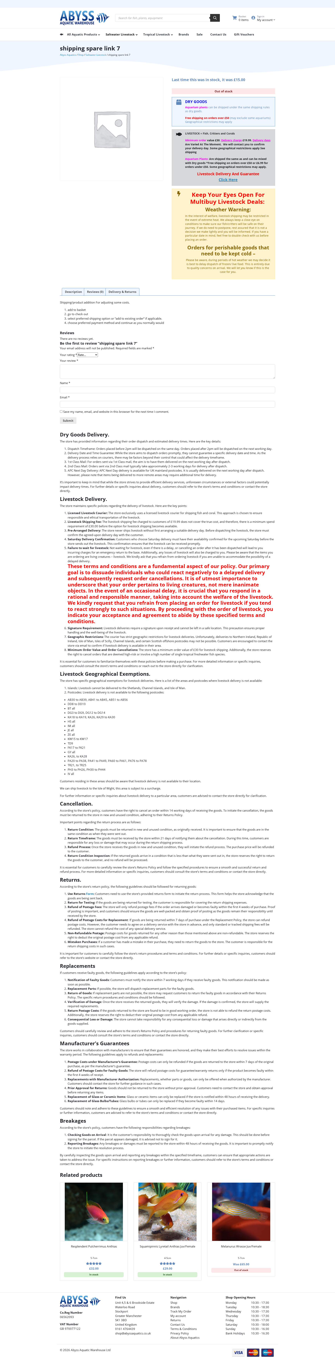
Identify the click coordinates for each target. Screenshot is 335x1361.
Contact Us (177, 1324)
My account (178, 1316)
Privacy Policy (179, 1333)
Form (90, 894)
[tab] (73, 292)
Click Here (228, 179)
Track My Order (180, 1311)
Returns (175, 1320)
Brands (175, 1307)
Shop (81, 54)
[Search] (215, 18)
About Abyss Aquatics (184, 1337)
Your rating (68, 355)
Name (65, 383)
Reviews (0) (95, 292)
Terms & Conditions (183, 1329)
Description (73, 292)
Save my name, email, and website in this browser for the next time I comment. (116, 412)
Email (65, 397)
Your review (69, 361)
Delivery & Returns (122, 292)
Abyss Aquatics (68, 54)
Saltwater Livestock (95, 54)
